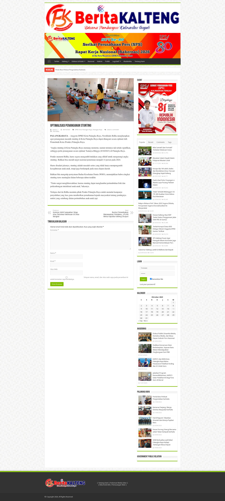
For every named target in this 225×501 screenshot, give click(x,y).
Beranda (49, 61)
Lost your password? (147, 284)
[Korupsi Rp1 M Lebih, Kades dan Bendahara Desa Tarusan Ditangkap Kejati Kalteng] (144, 172)
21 (168, 312)
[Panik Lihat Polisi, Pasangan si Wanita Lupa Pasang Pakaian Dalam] (144, 183)
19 (157, 312)
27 (163, 315)
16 (141, 312)
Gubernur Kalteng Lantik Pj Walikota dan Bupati (155, 250)
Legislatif (116, 61)
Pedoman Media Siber (118, 483)
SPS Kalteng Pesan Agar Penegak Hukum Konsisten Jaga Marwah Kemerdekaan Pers (164, 240)
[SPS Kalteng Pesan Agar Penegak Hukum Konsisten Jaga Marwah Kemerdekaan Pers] (144, 241)
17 (146, 312)
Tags (169, 142)
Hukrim (99, 61)
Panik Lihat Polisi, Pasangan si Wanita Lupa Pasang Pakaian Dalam (163, 182)
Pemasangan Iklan (118, 485)
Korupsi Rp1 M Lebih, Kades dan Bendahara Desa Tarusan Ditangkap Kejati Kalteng (164, 171)
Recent (150, 142)
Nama (53, 253)
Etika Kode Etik (104, 485)
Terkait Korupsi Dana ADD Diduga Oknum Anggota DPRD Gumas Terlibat (164, 229)
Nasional (91, 61)
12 (157, 309)
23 (141, 315)
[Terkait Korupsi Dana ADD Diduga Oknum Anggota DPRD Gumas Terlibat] (144, 229)
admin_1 (55, 130)
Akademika (127, 61)
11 (152, 309)
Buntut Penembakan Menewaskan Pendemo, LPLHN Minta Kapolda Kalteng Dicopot (115, 214)
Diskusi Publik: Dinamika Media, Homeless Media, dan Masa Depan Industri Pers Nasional (164, 336)
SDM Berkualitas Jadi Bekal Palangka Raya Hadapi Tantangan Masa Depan (163, 442)
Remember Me (157, 279)
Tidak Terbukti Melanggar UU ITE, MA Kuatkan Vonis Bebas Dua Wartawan (164, 194)
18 (152, 312)
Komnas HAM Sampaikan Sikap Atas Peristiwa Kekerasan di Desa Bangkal (66, 214)
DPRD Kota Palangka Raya (83, 130)
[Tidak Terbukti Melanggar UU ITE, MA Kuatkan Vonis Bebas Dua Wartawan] (144, 195)
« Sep (140, 321)
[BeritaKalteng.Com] (113, 18)
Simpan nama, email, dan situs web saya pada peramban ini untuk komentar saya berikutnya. (89, 278)
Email (52, 261)
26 (157, 315)
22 (173, 312)
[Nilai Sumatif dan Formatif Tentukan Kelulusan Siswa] (144, 150)
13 (163, 309)
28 (168, 315)
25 (152, 315)
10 (146, 309)
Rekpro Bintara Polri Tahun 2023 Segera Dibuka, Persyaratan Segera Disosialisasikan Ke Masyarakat (156, 205)
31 (146, 318)
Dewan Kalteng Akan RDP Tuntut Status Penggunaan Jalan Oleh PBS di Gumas (164, 217)
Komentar (54, 230)
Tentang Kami (140, 61)
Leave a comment (113, 130)
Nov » (146, 321)
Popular (142, 142)
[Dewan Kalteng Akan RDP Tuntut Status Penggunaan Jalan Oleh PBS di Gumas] (144, 218)
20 (163, 312)
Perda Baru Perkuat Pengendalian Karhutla (70, 70)
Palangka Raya (97, 130)
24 (146, 315)
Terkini (56, 61)
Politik (107, 61)
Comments (161, 142)
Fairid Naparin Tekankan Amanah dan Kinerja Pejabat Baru (163, 420)
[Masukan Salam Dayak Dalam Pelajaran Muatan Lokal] (144, 161)
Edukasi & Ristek (78, 61)
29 (173, 315)
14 (168, 309)
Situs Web (54, 269)
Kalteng (65, 61)
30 (141, 318)
